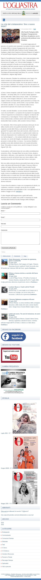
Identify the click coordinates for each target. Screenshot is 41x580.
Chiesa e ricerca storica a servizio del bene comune (23, 273)
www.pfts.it (19, 191)
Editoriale (5, 541)
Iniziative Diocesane (8, 554)
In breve (4, 548)
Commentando (6, 535)
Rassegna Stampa (7, 560)
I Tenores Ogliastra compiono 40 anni (21, 299)
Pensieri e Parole (7, 557)
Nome (3, 211)
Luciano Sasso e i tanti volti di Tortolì (21, 287)
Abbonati (6, 508)
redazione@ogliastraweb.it (16, 576)
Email (3, 217)
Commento (4, 230)
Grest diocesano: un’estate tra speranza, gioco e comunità (22, 259)
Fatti (34, 29)
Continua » (32, 268)
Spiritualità (5, 563)
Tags (25, 256)
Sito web (3, 223)
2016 (2, 522)
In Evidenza (5, 551)
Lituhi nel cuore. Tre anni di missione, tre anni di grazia (24, 314)
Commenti (17, 256)
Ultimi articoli (6, 256)
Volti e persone (6, 566)
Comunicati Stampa (8, 538)
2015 (2, 524)
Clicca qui (4, 511)
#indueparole (5, 532)
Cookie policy (27, 576)
